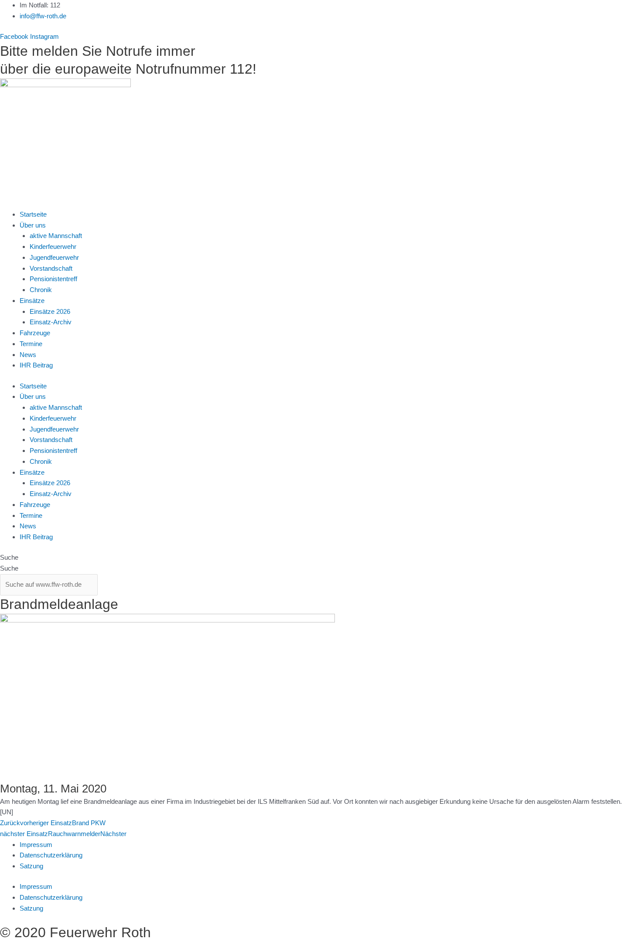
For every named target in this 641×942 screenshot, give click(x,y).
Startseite (33, 214)
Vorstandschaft (51, 268)
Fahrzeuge (35, 333)
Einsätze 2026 (50, 311)
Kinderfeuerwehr (53, 246)
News (28, 354)
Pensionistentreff (53, 278)
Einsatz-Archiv (51, 322)
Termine (31, 343)
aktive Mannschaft (56, 235)
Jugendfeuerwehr (54, 257)
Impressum (36, 844)
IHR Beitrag (36, 365)
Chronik (41, 289)
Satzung (31, 866)
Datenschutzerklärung (51, 855)
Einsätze (32, 300)
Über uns (33, 225)
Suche (9, 557)
